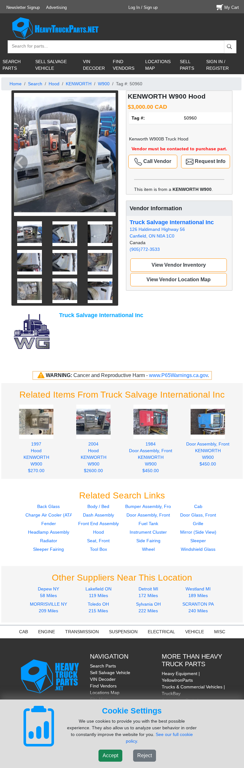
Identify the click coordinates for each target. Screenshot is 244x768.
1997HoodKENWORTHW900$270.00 (36, 457)
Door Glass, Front (198, 514)
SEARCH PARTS (12, 65)
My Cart (231, 7)
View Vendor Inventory (179, 265)
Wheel (148, 549)
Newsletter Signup (23, 7)
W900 (104, 83)
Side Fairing (148, 540)
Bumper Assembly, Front (150, 506)
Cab (198, 506)
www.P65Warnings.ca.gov (178, 375)
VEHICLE (194, 631)
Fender (48, 523)
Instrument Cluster (148, 532)
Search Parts (103, 665)
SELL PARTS (187, 65)
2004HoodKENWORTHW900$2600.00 (93, 457)
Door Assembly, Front (148, 514)
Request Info (209, 161)
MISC (219, 631)
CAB (23, 631)
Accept (110, 755)
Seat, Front (98, 540)
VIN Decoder (103, 679)
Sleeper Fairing (48, 549)
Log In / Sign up (143, 7)
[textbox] (27, 46)
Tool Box (98, 549)
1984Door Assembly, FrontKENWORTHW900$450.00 (150, 457)
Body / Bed (98, 506)
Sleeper (198, 540)
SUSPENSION (123, 631)
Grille (198, 523)
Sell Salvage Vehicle (110, 672)
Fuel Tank (148, 523)
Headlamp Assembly (48, 532)
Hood (54, 83)
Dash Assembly (98, 514)
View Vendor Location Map (178, 279)
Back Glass (48, 506)
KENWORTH (79, 83)
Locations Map (104, 692)
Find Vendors (103, 685)
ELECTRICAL (161, 631)
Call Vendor (156, 161)
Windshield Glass (198, 549)
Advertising (56, 7)
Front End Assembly (98, 523)
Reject (144, 755)
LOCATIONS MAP (158, 65)
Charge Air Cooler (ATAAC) (52, 514)
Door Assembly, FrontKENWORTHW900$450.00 (207, 453)
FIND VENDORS (123, 65)
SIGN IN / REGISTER (217, 65)
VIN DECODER (94, 65)
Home (16, 83)
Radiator (48, 540)
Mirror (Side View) (198, 532)
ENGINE (46, 631)
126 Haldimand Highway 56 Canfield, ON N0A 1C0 (172, 228)
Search (35, 83)
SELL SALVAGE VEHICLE (51, 65)
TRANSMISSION (82, 631)
